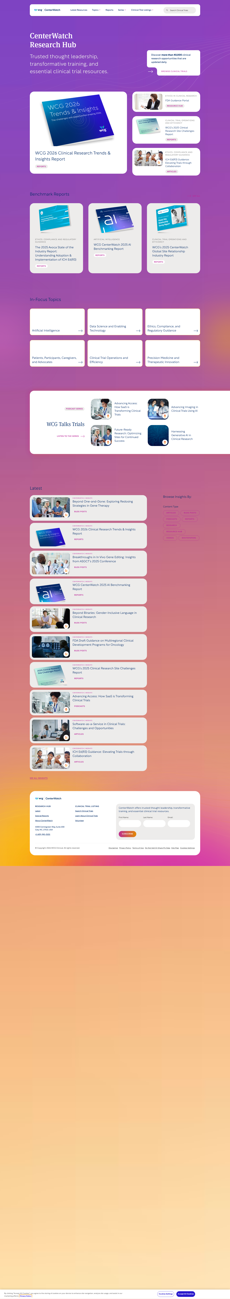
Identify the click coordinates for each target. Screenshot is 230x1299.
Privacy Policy (25, 1296)
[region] (115, 1294)
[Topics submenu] (99, 10)
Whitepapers (189, 538)
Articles (171, 513)
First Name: (124, 818)
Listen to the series (68, 436)
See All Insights (39, 778)
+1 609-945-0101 (42, 835)
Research (171, 525)
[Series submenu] (125, 10)
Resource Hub (174, 532)
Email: (170, 818)
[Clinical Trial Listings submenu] (152, 10)
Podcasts (171, 519)
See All (196, 196)
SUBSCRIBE (127, 834)
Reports (189, 519)
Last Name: (148, 818)
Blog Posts (190, 513)
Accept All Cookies (186, 1294)
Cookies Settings (187, 848)
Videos (170, 538)
